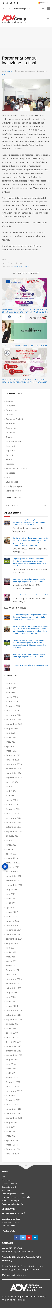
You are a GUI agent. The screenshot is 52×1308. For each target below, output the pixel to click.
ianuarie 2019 (12, 1037)
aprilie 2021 (12, 961)
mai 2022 (10, 903)
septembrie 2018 (14, 1055)
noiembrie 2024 (13, 768)
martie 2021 (12, 965)
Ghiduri (9, 437)
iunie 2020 (11, 1001)
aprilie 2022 (12, 907)
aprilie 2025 (12, 746)
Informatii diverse (14, 441)
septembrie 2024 (14, 777)
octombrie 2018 (13, 1050)
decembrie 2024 (14, 764)
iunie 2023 (11, 844)
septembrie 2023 (14, 831)
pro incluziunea (17, 266)
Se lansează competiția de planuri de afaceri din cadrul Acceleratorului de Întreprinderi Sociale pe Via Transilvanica (30, 522)
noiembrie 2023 (13, 822)
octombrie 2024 (13, 773)
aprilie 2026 (12, 697)
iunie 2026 (11, 688)
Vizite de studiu (13, 490)
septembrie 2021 (14, 938)
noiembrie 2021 (13, 929)
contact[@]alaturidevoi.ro (20, 1251)
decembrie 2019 (14, 1010)
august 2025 (12, 728)
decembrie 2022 (14, 871)
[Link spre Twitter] (23, 1237)
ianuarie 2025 (12, 759)
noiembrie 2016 (13, 1109)
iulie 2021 (11, 947)
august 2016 (12, 1122)
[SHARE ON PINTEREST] (16, 263)
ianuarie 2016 (12, 1153)
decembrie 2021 (14, 925)
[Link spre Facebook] (17, 1237)
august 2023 (12, 835)
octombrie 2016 (13, 1113)
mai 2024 (10, 795)
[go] (45, 505)
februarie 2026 (13, 706)
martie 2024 (12, 804)
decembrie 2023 (14, 818)
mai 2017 (10, 1095)
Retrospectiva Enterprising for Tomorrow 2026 (30, 595)
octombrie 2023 (13, 826)
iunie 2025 (11, 737)
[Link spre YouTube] (29, 1237)
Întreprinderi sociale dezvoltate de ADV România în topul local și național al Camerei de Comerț (25, 380)
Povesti (9, 455)
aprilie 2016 (12, 1140)
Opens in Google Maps (15, 1275)
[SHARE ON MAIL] (20, 263)
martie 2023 (12, 858)
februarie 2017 (13, 1100)
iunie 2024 (11, 791)
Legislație (10, 450)
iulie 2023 (11, 840)
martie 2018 (12, 1077)
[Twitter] (11, 3)
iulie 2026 (11, 683)
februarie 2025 (13, 755)
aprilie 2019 (12, 1032)
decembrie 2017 (14, 1091)
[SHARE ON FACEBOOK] (8, 263)
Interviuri (10, 446)
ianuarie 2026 (12, 710)
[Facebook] (3, 3)
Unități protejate (14, 486)
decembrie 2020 (14, 979)
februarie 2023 (13, 862)
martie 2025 (12, 750)
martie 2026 (12, 701)
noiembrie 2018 (13, 1046)
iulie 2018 (11, 1064)
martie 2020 (12, 1006)
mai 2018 (10, 1073)
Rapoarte (10, 472)
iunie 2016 (11, 1131)
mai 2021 (10, 956)
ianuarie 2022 (12, 920)
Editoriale (10, 423)
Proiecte (10, 463)
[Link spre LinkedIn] (35, 1237)
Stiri (3, 74)
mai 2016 (10, 1135)
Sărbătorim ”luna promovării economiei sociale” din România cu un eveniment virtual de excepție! (25, 310)
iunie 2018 (11, 1068)
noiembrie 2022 (13, 876)
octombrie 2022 (13, 880)
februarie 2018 (13, 1082)
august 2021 (12, 943)
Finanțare (10, 432)
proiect (27, 266)
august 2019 (12, 1023)
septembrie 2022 (14, 885)
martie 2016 (12, 1144)
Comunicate (12, 410)
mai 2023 (10, 849)
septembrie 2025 (14, 723)
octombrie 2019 (13, 1014)
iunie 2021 (11, 952)
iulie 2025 (11, 732)
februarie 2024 (13, 809)
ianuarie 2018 (12, 1086)
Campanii (10, 405)
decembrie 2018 (14, 1041)
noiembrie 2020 (13, 983)
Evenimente (11, 428)
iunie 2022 (11, 898)
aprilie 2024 (12, 800)
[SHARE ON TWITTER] (3, 263)
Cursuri (9, 414)
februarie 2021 (13, 970)
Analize (9, 401)
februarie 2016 (13, 1149)
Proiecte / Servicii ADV (16, 468)
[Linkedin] (18, 3)
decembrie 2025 (14, 715)
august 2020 (12, 992)
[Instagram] (14, 3)
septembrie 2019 (14, 1019)
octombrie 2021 (13, 934)
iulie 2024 (11, 786)
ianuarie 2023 (12, 867)
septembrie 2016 (14, 1117)
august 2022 (12, 889)
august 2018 (12, 1059)
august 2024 (12, 782)
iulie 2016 (11, 1126)
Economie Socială (14, 419)
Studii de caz (12, 481)
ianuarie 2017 (12, 1104)
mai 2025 (10, 741)
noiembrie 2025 (13, 719)
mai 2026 (10, 692)
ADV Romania (8, 71)
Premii (9, 459)
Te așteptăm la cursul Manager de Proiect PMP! (24, 346)
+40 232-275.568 (18, 9)
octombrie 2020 (13, 988)
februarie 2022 (13, 916)
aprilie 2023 (12, 853)
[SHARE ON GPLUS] (12, 263)
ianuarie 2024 (12, 813)
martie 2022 (12, 912)
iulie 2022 (11, 894)
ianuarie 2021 (12, 974)
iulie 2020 (11, 997)
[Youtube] (7, 3)
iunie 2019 (11, 1028)
